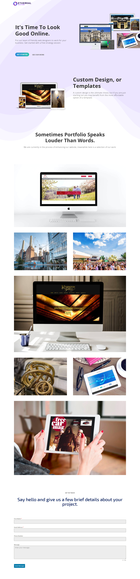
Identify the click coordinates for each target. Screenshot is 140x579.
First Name (18, 519)
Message (16, 545)
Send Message (19, 566)
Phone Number (18, 536)
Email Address (19, 527)
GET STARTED (22, 54)
